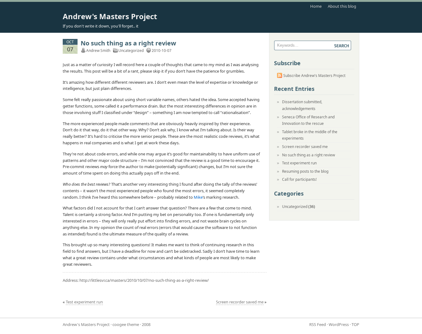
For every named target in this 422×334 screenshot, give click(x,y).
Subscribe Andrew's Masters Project (314, 75)
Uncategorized (131, 50)
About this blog (342, 6)
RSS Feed (317, 324)
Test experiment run (84, 302)
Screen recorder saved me (240, 302)
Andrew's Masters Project (110, 16)
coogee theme (125, 324)
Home (316, 6)
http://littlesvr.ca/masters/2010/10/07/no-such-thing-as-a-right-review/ (144, 280)
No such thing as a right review (128, 43)
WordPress (339, 324)
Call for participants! (299, 179)
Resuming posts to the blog (305, 171)
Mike (198, 197)
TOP (355, 324)
